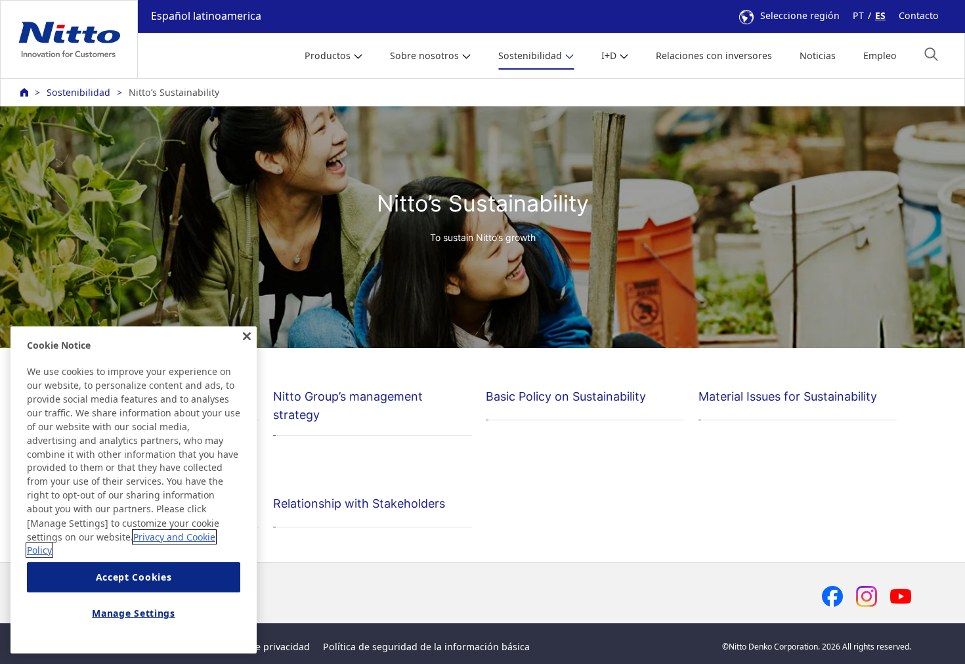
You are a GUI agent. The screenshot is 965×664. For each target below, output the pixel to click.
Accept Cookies (134, 577)
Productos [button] (328, 55)
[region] (134, 489)
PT (858, 15)
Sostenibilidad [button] (530, 55)
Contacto (919, 15)
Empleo (880, 55)
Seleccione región (800, 15)
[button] (931, 54)
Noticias (818, 55)
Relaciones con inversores (714, 55)
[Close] (246, 336)
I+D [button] (608, 55)
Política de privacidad (262, 646)
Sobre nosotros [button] (424, 55)
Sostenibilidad (78, 92)
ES (880, 15)
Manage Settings (133, 613)
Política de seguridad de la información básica (426, 646)
